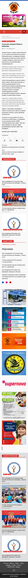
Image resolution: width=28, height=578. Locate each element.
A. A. (4, 48)
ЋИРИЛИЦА (5, 244)
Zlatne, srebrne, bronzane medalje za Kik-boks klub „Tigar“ (13, 152)
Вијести (4, 41)
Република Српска (11, 41)
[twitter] (10, 140)
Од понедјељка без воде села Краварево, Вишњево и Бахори (14, 223)
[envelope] (16, 140)
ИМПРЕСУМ (10, 567)
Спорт (22, 563)
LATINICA (13, 244)
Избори (18, 567)
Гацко (9, 177)
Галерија (8, 565)
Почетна (6, 563)
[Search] (20, 31)
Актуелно (6, 501)
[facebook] (4, 140)
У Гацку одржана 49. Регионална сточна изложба (14, 494)
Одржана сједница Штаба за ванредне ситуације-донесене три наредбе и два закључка (14, 276)
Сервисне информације (17, 229)
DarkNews (23, 574)
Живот (17, 563)
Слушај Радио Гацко (24, 32)
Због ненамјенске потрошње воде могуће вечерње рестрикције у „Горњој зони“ (14, 170)
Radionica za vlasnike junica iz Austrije (13, 146)
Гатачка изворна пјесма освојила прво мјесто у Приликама (14, 197)
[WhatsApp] (22, 140)
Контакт (19, 565)
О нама (14, 565)
